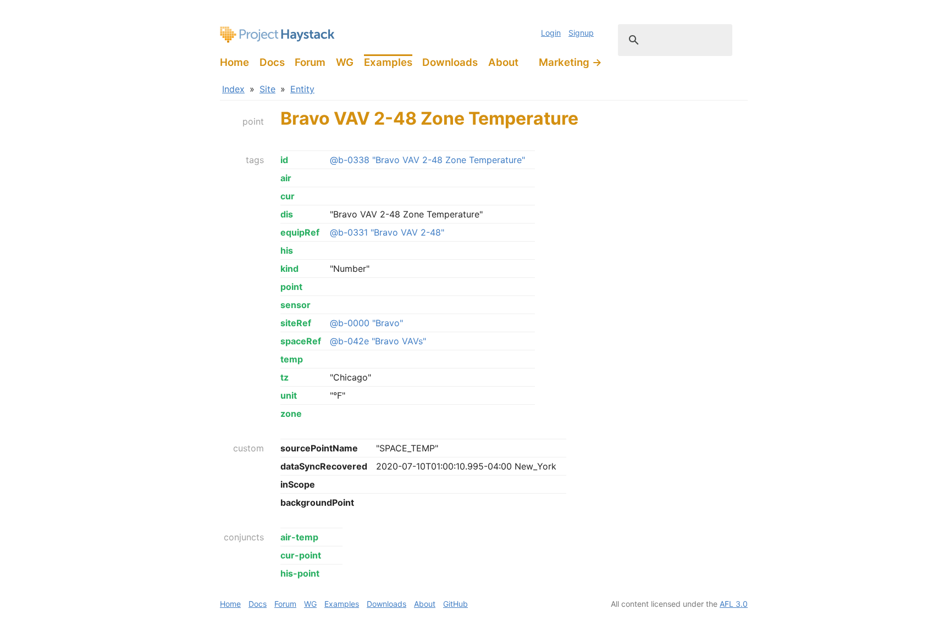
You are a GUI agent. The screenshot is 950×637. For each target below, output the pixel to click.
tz (284, 377)
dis (286, 214)
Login (551, 32)
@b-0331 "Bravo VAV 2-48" (387, 232)
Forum (310, 62)
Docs (272, 62)
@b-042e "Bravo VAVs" (378, 341)
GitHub (455, 603)
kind (289, 268)
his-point (299, 573)
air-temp (299, 537)
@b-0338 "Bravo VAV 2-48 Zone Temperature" (427, 159)
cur (287, 196)
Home (234, 62)
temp (291, 359)
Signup (581, 32)
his (286, 250)
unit (288, 395)
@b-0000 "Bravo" (366, 322)
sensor (295, 304)
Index (233, 88)
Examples (388, 62)
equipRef (299, 232)
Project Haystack (277, 34)
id (284, 159)
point (291, 286)
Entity (302, 88)
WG (345, 62)
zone (291, 413)
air (285, 177)
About (503, 62)
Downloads (450, 62)
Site (267, 88)
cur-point (300, 555)
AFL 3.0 (734, 603)
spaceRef (300, 341)
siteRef (295, 322)
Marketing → (570, 62)
